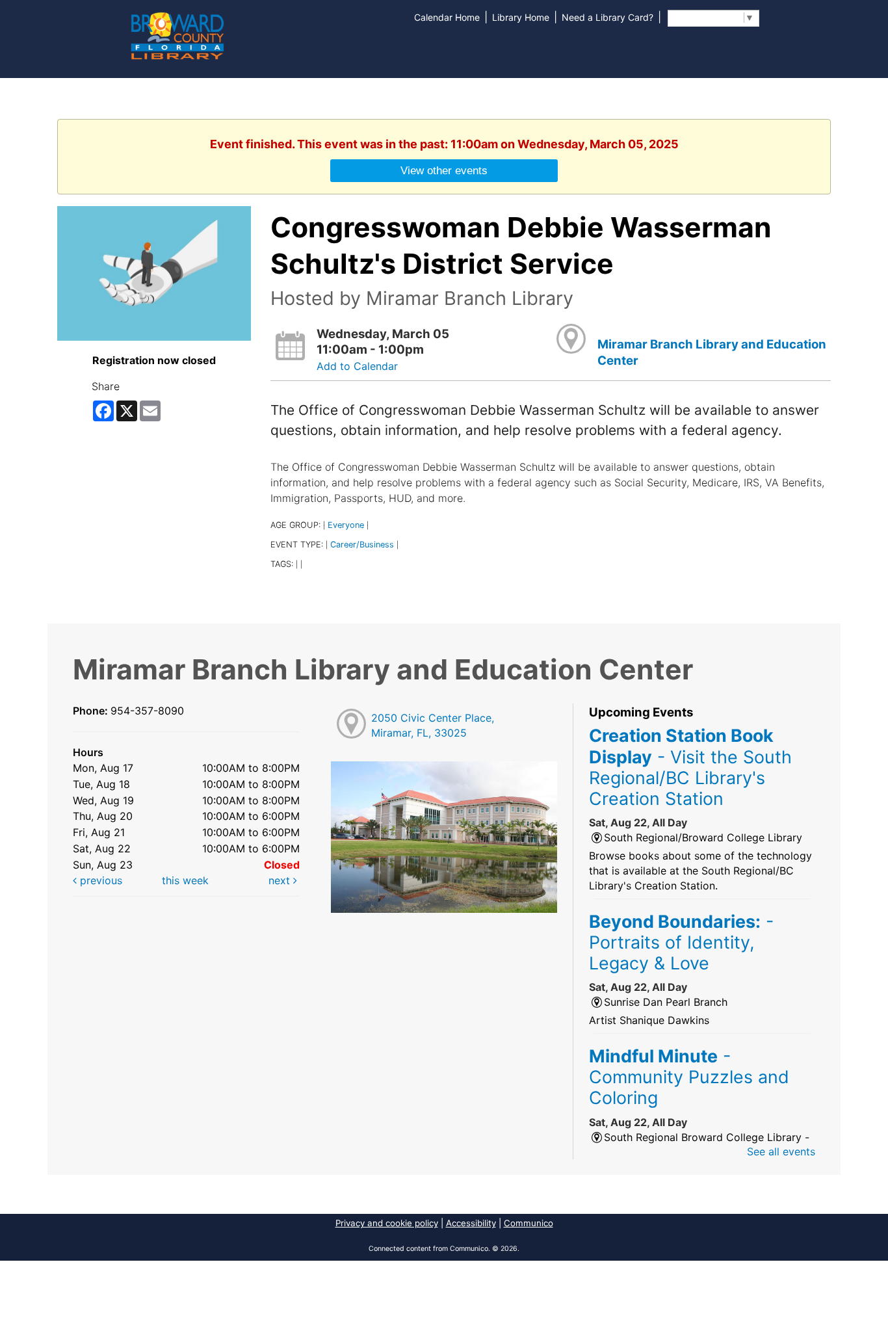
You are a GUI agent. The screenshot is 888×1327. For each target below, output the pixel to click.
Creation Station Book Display (690, 767)
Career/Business (362, 544)
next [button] (280, 880)
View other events (444, 170)
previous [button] (99, 880)
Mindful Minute (689, 1077)
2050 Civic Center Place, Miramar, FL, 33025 (432, 725)
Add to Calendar (357, 366)
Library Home (520, 17)
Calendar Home (447, 17)
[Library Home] (177, 34)
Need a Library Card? (607, 17)
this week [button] (185, 880)
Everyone (346, 525)
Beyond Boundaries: (681, 942)
